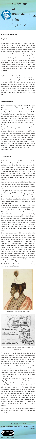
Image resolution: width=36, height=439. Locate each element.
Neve (11, 423)
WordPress (23, 423)
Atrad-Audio (10, 437)
